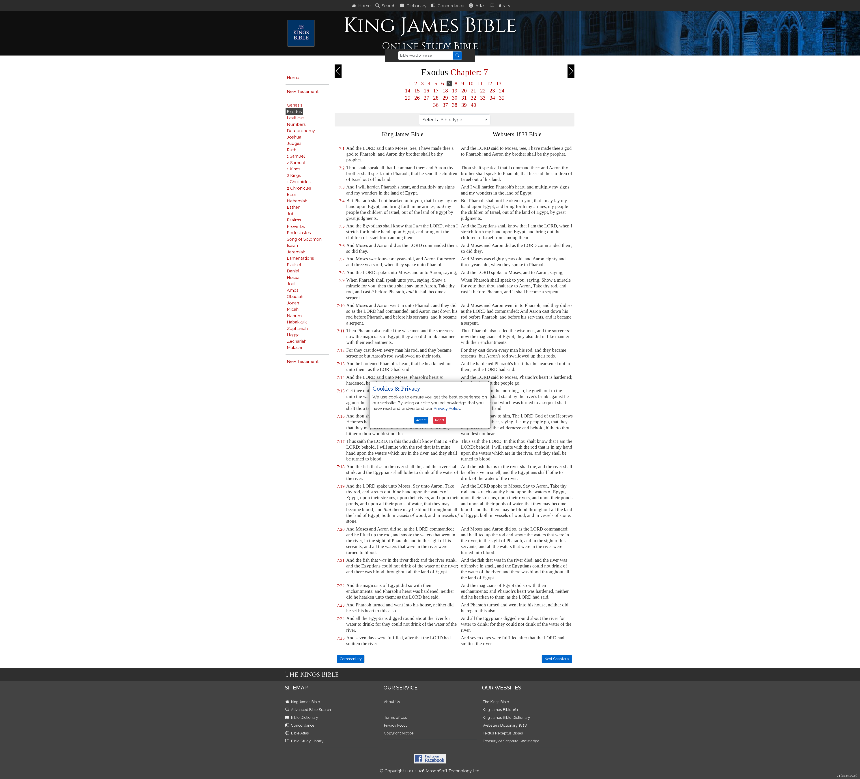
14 (408, 91)
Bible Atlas (299, 733)
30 (455, 98)
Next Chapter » (556, 659)
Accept (421, 420)
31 (464, 98)
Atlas (479, 5)
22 (483, 91)
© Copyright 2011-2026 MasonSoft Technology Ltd (429, 770)
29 (445, 98)
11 (480, 83)
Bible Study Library (306, 741)
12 (489, 83)
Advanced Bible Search (310, 709)
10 (471, 83)
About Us (392, 702)
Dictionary (416, 5)
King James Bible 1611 (501, 709)
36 (436, 105)
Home (364, 5)
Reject (439, 420)
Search (388, 5)
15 (417, 91)
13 (499, 83)
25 (408, 98)
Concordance (450, 5)
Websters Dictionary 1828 (504, 725)
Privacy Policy (395, 725)
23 (492, 91)
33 (483, 98)
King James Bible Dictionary (506, 717)
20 (464, 91)
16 (426, 91)
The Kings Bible (495, 702)
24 (502, 91)
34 (492, 98)
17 (436, 91)
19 (455, 91)
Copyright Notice (399, 733)
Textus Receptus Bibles (502, 733)
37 (445, 105)
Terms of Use (395, 717)
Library (502, 5)
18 (445, 91)
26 (417, 98)
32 (473, 98)
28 (436, 98)
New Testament (302, 91)
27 (426, 98)
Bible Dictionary (304, 717)
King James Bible (305, 702)
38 (455, 105)
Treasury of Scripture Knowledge (511, 741)
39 (464, 105)
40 (473, 105)
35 (502, 98)
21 (473, 91)
